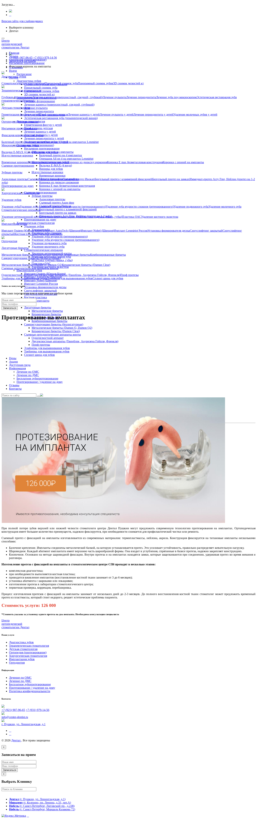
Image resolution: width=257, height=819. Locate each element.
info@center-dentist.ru (15, 717)
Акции (13, 361)
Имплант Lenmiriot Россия (41, 283)
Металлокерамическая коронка (48, 162)
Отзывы (14, 385)
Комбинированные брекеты (49, 321)
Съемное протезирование (40, 192)
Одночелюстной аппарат (48, 338)
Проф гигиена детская (38, 128)
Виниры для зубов (51, 168)
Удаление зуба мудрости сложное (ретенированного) (65, 239)
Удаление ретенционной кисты (22, 216)
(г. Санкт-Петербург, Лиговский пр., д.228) (42, 806)
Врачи (13, 70)
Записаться (9, 308)
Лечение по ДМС (28, 375)
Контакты (15, 388)
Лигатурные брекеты (37, 307)
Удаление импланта (36, 300)
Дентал (16, 740)
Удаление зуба (11, 206)
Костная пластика (35, 297)
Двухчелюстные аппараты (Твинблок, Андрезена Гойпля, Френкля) (75, 341)
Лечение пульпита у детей (116, 114)
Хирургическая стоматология (36, 223)
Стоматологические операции (43, 250)
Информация (17, 368)
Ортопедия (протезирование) (27, 59)
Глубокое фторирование (39, 101)
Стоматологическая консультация (23, 83)
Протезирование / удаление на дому (40, 381)
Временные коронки (52, 175)
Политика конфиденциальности (29, 691)
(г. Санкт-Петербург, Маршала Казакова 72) (42, 809)
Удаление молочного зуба (48, 246)
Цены (12, 358)
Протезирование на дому (40, 219)
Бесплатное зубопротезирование (37, 378)
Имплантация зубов (29, 270)
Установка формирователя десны (45, 287)
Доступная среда (19, 365)
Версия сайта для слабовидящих (22, 21)
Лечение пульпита (36, 108)
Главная (14, 52)
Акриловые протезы (52, 199)
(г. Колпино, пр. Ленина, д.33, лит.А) (40, 802)
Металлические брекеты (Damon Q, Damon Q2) (62, 327)
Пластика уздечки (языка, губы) (52, 260)
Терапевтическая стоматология (29, 645)
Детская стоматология (23, 649)
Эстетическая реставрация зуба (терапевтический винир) (61, 118)
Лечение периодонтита (39, 111)
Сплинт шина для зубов (39, 354)
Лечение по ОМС (28, 371)
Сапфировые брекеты (76, 254)
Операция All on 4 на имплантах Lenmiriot (66, 158)
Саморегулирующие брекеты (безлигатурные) (53, 324)
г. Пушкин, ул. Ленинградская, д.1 (24, 724)
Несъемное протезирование (42, 148)
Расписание (24, 74)
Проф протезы (41, 344)
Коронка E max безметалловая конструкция (67, 185)
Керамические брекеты (47, 254)
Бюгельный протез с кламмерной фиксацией (68, 209)
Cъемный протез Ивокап (79, 179)
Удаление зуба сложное (35, 206)
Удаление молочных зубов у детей (195, 114)
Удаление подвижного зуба (49, 243)
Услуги (13, 56)
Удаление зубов (34, 226)
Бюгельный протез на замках (57, 212)
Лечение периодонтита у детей (44, 138)
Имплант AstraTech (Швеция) (62, 230)
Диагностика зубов (29, 80)
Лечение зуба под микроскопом (176, 97)
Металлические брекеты (47, 310)
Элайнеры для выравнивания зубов (47, 348)
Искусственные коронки (47, 172)
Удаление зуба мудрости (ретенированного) (60, 236)
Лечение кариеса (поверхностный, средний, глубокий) (59, 104)
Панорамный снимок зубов (41, 91)
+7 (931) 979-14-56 (45, 57)
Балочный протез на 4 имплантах (60, 155)
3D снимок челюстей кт (39, 94)
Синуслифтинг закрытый (40, 290)
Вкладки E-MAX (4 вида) (55, 165)
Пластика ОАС (131, 216)
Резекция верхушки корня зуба (61, 216)
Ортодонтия (17, 662)
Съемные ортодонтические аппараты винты (52, 334)
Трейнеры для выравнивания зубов (46, 351)
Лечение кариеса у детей (40, 131)
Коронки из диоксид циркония (59, 182)
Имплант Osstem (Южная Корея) (22, 230)
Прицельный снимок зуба (40, 87)
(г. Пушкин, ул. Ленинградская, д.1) (37, 799)
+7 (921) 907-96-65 (21, 57)
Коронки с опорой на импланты (59, 189)
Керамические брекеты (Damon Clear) (56, 331)
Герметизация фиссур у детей (43, 124)
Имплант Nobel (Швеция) (40, 280)
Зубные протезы (42, 195)
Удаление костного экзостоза (159, 216)
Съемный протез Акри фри (56, 202)
